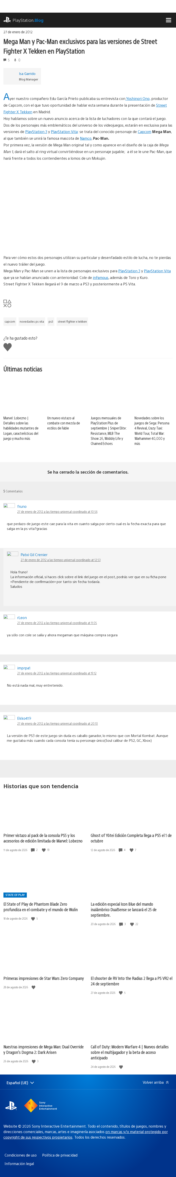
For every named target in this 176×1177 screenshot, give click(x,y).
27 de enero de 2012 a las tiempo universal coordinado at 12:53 (61, 560)
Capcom (144, 131)
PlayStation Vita (64, 131)
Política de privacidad (59, 1155)
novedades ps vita (32, 321)
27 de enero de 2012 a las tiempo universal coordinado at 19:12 (56, 673)
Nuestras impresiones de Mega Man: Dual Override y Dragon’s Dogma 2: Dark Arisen (43, 1049)
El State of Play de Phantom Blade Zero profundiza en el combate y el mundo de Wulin (40, 906)
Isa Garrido (27, 73)
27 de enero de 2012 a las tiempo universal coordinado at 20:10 (57, 723)
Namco (85, 138)
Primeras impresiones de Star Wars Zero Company (43, 978)
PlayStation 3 (36, 131)
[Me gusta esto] (44, 850)
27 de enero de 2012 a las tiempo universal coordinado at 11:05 (57, 623)
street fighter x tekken (72, 321)
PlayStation (28, 20)
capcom (10, 321)
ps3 (51, 321)
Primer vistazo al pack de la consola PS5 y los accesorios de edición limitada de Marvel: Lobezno (42, 838)
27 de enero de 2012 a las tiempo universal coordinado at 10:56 (57, 511)
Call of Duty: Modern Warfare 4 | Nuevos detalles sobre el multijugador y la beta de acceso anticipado (130, 1052)
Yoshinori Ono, (137, 98)
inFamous (100, 277)
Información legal (19, 1163)
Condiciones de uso (21, 1155)
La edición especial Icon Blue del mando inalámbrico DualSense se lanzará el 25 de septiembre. (124, 909)
